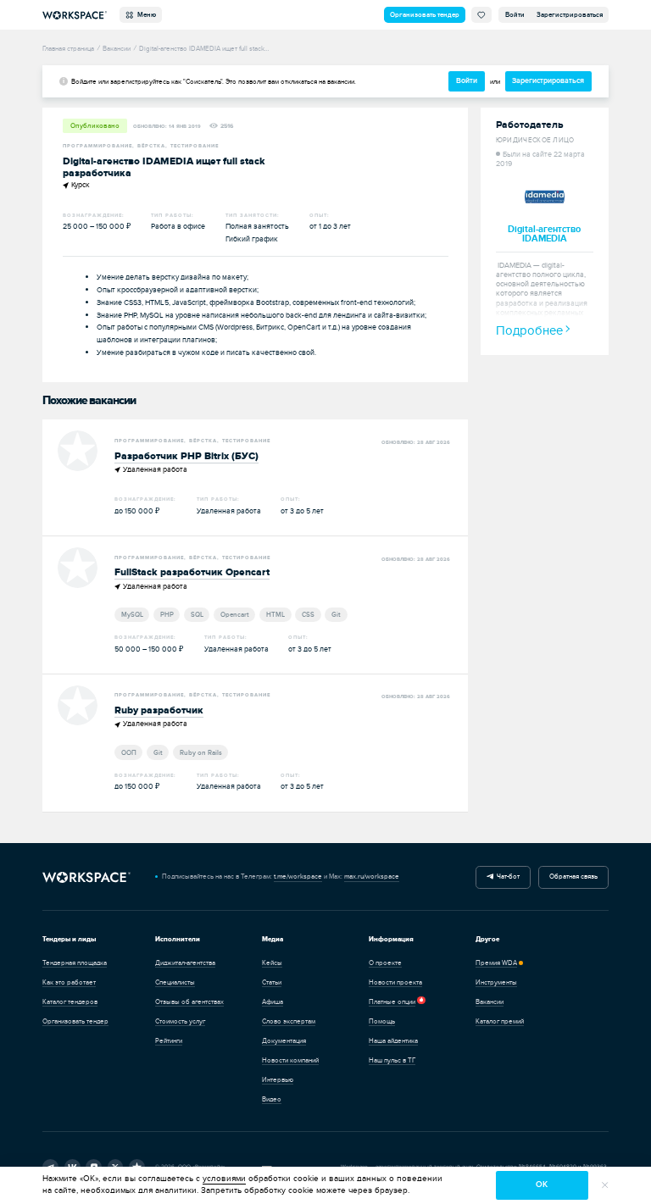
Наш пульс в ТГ (392, 1060)
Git (336, 614)
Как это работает (69, 982)
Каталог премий (500, 1021)
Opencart (234, 614)
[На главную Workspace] (86, 877)
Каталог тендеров (69, 1002)
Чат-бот (506, 876)
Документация (284, 1041)
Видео (271, 1099)
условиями (224, 1178)
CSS (308, 614)
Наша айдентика (393, 1041)
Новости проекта (395, 982)
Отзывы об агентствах (189, 1002)
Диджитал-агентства (185, 963)
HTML (275, 614)
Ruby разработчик (158, 710)
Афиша (272, 1002)
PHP (167, 614)
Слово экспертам (288, 1021)
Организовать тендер (424, 15)
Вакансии (490, 1002)
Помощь (382, 1021)
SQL (197, 614)
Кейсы (272, 963)
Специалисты (175, 982)
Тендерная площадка (74, 963)
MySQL (132, 614)
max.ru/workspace (371, 876)
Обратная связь (573, 876)
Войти (515, 15)
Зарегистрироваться (570, 15)
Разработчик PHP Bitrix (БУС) (186, 456)
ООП (128, 752)
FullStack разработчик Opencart (192, 572)
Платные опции (392, 1002)
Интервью (277, 1080)
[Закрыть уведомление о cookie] (605, 1185)
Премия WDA (496, 963)
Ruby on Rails (201, 752)
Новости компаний (290, 1060)
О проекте (385, 963)
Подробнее (529, 331)
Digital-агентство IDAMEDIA (544, 234)
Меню (145, 15)
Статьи (271, 982)
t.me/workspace (298, 876)
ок (542, 1184)
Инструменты (496, 982)
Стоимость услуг (180, 1021)
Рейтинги (168, 1041)
